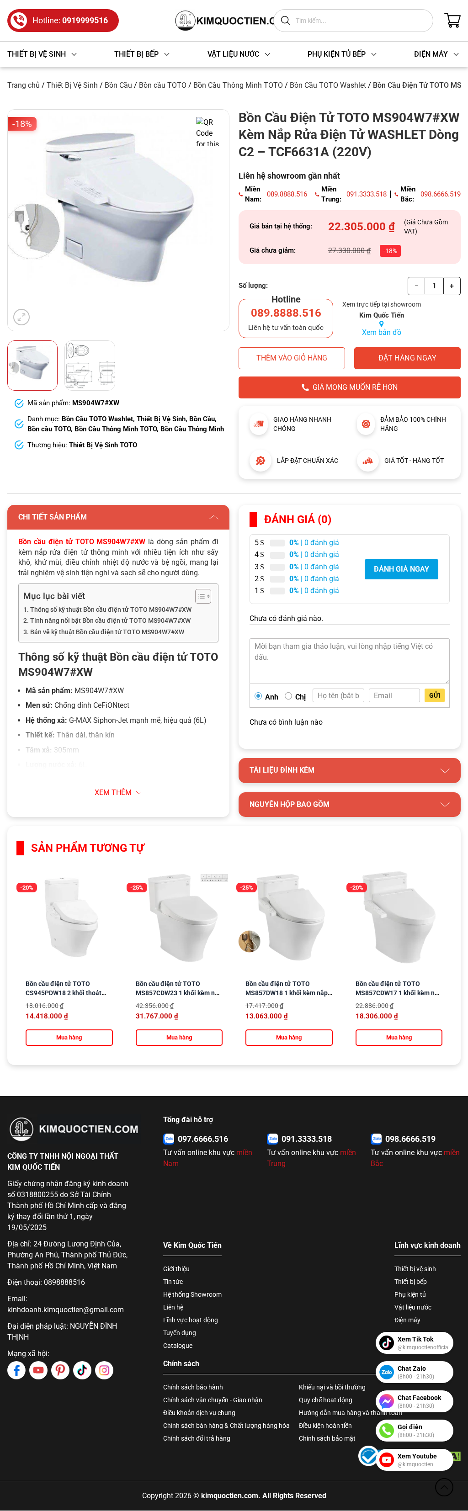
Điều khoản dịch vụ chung (199, 1412)
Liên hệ (173, 1307)
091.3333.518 (366, 194)
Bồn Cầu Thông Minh (192, 429)
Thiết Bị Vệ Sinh (72, 85)
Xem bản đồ (381, 332)
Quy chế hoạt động (325, 1400)
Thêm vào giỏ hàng (291, 358)
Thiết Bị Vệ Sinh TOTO (103, 445)
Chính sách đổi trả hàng (196, 1438)
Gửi (434, 695)
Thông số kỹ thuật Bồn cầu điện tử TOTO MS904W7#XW (110, 610)
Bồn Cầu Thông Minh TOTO (238, 85)
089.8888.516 (287, 194)
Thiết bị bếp (410, 1281)
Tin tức (173, 1281)
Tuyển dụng (179, 1332)
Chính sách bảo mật (327, 1438)
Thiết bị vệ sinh (415, 1268)
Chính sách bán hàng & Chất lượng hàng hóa (226, 1425)
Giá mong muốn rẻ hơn (355, 387)
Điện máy (407, 1320)
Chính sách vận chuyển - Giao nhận (212, 1400)
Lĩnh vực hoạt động (190, 1320)
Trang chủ (23, 85)
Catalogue (177, 1345)
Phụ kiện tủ (410, 1294)
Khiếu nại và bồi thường (332, 1387)
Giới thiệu (176, 1268)
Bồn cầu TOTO (162, 85)
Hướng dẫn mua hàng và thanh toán (350, 1412)
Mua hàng (69, 1037)
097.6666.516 (203, 1139)
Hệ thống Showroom (192, 1294)
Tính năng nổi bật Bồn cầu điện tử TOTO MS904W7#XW (110, 621)
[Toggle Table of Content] (198, 596)
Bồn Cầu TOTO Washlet (328, 85)
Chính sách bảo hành (193, 1387)
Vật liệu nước (412, 1307)
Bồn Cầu (118, 85)
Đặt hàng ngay (407, 358)
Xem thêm (113, 792)
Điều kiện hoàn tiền (325, 1425)
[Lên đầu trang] (444, 1487)
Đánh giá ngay (401, 569)
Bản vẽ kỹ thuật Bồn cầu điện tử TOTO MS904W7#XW (107, 632)
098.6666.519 (440, 194)
